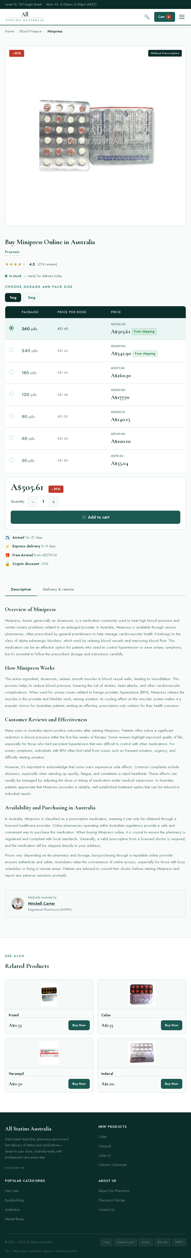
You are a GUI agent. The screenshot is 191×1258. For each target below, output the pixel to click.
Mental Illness (14, 1219)
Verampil (16, 1073)
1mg (13, 297)
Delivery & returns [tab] (58, 589)
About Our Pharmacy (113, 1190)
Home (9, 31)
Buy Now (79, 1025)
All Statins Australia (28, 1129)
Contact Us (106, 1209)
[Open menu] (182, 16)
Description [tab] (21, 589)
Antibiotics (12, 1209)
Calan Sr (104, 1155)
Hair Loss (11, 1190)
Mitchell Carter (41, 903)
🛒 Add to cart (95, 517)
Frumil (14, 1015)
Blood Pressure (31, 31)
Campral (104, 1146)
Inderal (107, 1073)
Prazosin (12, 252)
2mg (31, 297)
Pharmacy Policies (111, 1200)
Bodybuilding (14, 1200)
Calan (106, 1015)
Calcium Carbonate (112, 1164)
